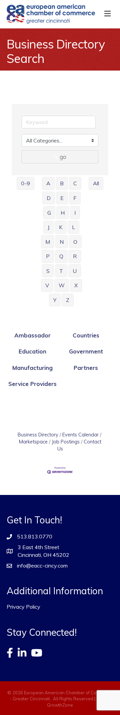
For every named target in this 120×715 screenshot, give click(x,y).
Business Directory (38, 434)
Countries (86, 335)
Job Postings (66, 441)
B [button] (62, 183)
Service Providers (32, 383)
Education (32, 351)
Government (86, 351)
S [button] (48, 271)
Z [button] (67, 300)
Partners (86, 367)
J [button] (48, 227)
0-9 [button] (25, 183)
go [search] (63, 156)
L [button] (73, 227)
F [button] (74, 198)
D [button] (49, 198)
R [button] (75, 256)
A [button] (48, 183)
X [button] (76, 285)
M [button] (47, 241)
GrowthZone (60, 705)
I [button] (75, 212)
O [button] (75, 241)
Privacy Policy (23, 606)
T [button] (61, 271)
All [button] (96, 183)
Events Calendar (80, 434)
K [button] (60, 227)
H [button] (63, 212)
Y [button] (54, 300)
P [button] (48, 256)
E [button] (62, 198)
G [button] (49, 212)
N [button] (62, 241)
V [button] (47, 285)
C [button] (75, 183)
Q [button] (61, 256)
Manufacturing (32, 367)
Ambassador (32, 335)
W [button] (62, 285)
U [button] (75, 271)
